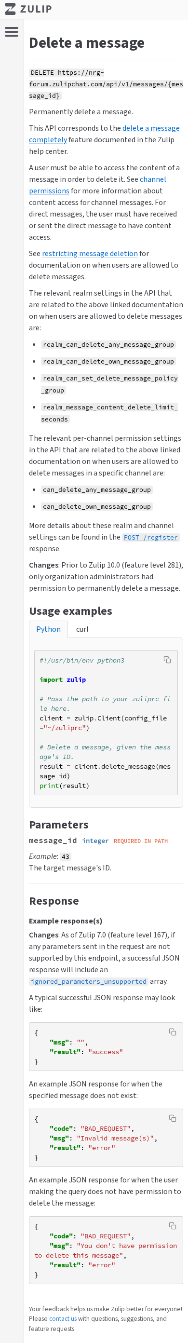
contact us (63, 1318)
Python (48, 629)
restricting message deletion (90, 253)
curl (82, 629)
